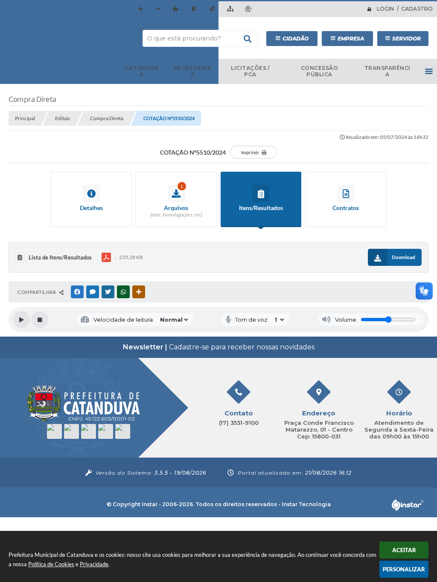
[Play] (21, 319)
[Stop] (39, 319)
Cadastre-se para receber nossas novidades (219, 347)
